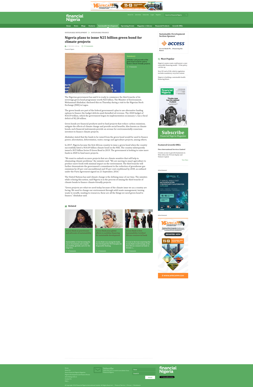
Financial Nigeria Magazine (173, 133)
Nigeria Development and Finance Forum (77, 374)
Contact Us (68, 379)
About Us (130, 14)
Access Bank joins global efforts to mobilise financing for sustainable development (108, 232)
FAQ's (66, 381)
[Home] (75, 22)
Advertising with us (71, 377)
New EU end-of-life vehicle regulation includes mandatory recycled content (171, 72)
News (76, 26)
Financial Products (162, 26)
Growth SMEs (177, 26)
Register (158, 14)
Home (68, 26)
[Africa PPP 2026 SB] (173, 278)
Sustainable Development (108, 26)
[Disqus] (109, 281)
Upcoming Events (127, 26)
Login (152, 14)
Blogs (83, 26)
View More (185, 158)
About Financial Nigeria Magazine (75, 372)
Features (92, 26)
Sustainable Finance (100, 33)
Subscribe (146, 14)
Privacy (129, 385)
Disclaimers (137, 385)
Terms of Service (120, 385)
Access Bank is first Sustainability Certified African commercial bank (136, 232)
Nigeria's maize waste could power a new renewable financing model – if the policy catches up (172, 65)
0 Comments (88, 46)
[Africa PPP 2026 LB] (126, 10)
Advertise (138, 14)
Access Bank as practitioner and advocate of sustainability (78, 231)
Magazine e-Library (144, 26)
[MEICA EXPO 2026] (173, 210)
